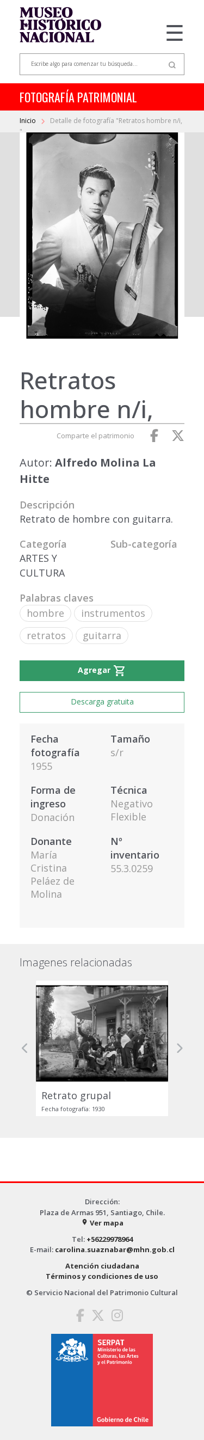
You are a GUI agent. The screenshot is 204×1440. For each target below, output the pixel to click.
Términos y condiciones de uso (102, 1276)
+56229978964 (109, 1239)
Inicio (29, 120)
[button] (25, 1048)
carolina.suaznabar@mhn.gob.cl (115, 1249)
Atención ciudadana (102, 1266)
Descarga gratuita (102, 701)
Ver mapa (102, 1223)
